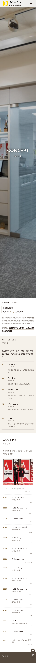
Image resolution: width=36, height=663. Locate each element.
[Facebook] (33, 651)
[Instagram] (33, 655)
